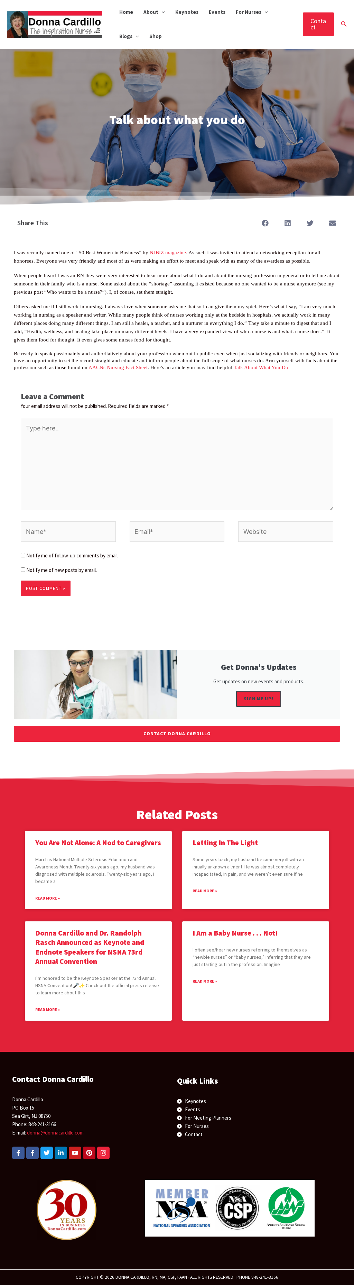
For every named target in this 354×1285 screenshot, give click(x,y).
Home (126, 12)
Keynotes (186, 12)
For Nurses (248, 12)
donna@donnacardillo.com (55, 1132)
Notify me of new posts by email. (61, 570)
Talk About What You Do (261, 367)
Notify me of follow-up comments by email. (72, 555)
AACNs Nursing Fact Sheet (118, 367)
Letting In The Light (225, 842)
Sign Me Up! (258, 699)
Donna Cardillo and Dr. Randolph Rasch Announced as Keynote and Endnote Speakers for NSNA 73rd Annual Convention (89, 947)
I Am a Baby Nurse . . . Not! (235, 933)
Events (217, 12)
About (150, 12)
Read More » (47, 898)
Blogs (125, 36)
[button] (161, 12)
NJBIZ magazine (168, 252)
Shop (155, 36)
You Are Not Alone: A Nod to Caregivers (98, 842)
